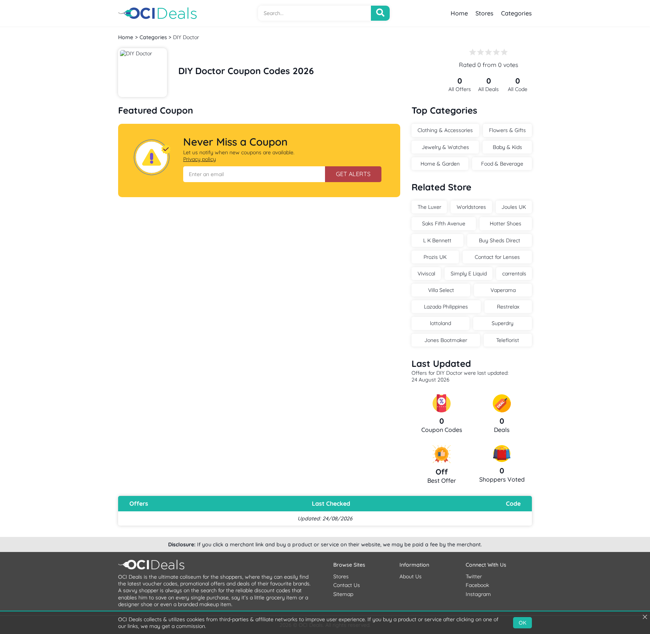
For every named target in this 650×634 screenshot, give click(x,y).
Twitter (474, 576)
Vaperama (503, 290)
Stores (484, 13)
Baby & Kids (507, 147)
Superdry (502, 323)
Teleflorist (507, 340)
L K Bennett (437, 240)
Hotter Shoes (505, 223)
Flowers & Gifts (507, 130)
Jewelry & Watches (445, 147)
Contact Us (346, 585)
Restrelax (508, 306)
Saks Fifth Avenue (443, 223)
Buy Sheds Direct (499, 240)
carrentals (514, 273)
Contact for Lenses (497, 257)
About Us (410, 576)
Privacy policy (199, 159)
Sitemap (343, 594)
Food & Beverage (502, 163)
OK (522, 622)
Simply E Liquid (469, 273)
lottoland (440, 323)
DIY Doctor (186, 37)
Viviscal (426, 273)
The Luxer (429, 207)
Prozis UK (435, 257)
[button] (254, 174)
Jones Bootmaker (445, 340)
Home (459, 13)
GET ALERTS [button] (353, 174)
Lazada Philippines (446, 306)
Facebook (477, 585)
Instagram (478, 594)
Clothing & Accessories (445, 130)
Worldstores (471, 207)
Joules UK (513, 207)
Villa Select (441, 290)
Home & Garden (440, 163)
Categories (516, 13)
